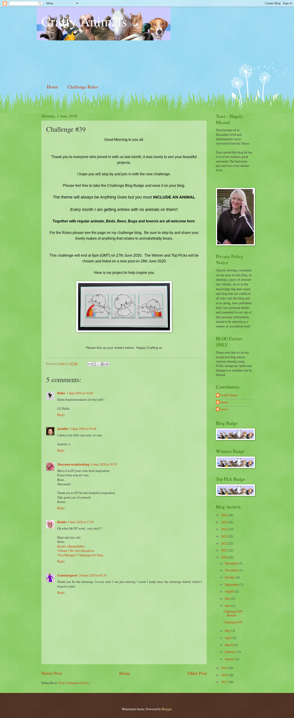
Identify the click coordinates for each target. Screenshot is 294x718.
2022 (224, 543)
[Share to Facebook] (102, 364)
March (229, 645)
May (228, 630)
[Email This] (89, 364)
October (230, 577)
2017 (224, 682)
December (232, 563)
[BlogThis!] (94, 364)
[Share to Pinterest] (107, 364)
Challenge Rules (83, 87)
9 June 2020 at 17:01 (81, 522)
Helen (224, 402)
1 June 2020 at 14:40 (80, 393)
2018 (224, 675)
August (230, 591)
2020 (224, 557)
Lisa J (224, 409)
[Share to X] (98, 364)
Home (52, 87)
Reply (61, 414)
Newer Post (51, 673)
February (231, 652)
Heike (61, 393)
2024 (224, 529)
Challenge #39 (233, 622)
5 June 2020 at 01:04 (83, 428)
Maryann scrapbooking (73, 464)
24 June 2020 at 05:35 (93, 575)
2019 (224, 668)
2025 (224, 522)
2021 (224, 550)
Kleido (61, 522)
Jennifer (63, 428)
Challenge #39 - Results (234, 613)
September (232, 584)
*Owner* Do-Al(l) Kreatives (75, 550)
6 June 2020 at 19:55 (104, 464)
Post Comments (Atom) (74, 683)
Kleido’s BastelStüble (71, 546)
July (228, 598)
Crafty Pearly (229, 395)
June (228, 605)
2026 (224, 515)
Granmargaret (67, 575)
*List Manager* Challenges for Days (80, 555)
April (228, 638)
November (232, 570)
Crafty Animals (84, 21)
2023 (224, 536)
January (230, 659)
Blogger (167, 709)
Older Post (197, 673)
